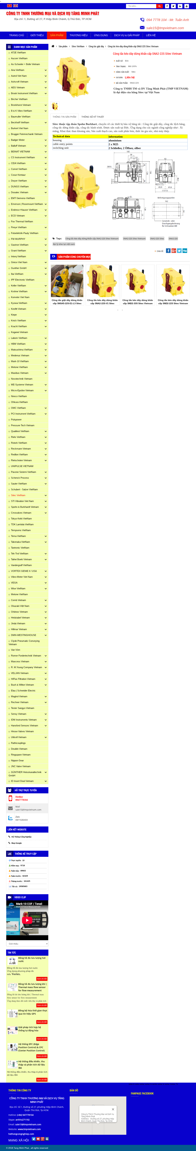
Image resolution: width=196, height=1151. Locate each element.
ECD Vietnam (18, 215)
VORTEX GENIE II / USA (24, 571)
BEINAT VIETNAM (20, 151)
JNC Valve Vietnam (21, 766)
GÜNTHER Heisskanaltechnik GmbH (25, 774)
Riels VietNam (18, 437)
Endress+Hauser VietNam (24, 209)
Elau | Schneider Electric (23, 690)
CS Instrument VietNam (23, 157)
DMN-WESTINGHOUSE (23, 635)
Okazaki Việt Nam (20, 606)
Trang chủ (16, 35)
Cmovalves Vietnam (21, 512)
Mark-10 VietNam (20, 361)
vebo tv (132, 1084)
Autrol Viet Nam (19, 76)
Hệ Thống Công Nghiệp (21, 837)
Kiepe (14, 314)
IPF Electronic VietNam (22, 279)
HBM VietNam (18, 343)
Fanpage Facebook (142, 1093)
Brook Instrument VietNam (24, 93)
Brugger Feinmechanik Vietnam (27, 134)
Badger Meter (18, 140)
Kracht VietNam (19, 326)
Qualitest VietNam (20, 431)
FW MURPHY (18, 239)
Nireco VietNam (19, 396)
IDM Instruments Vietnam (24, 719)
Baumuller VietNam (20, 116)
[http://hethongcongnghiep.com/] (52, 46)
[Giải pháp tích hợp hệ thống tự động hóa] (13, 1034)
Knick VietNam (18, 320)
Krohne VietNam (19, 291)
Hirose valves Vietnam (22, 731)
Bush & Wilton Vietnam (22, 684)
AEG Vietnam (18, 87)
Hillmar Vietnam (19, 629)
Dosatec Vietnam (19, 192)
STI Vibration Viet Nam (22, 501)
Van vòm (15, 649)
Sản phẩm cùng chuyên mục (74, 256)
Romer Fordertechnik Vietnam (26, 655)
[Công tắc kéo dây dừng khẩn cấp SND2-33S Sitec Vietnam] (138, 281)
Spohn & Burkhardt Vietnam (25, 507)
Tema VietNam (18, 536)
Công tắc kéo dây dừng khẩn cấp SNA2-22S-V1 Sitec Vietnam (102, 303)
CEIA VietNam (18, 163)
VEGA (14, 582)
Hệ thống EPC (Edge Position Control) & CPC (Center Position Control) (31, 1047)
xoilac (142, 1084)
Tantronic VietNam (20, 547)
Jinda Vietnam (18, 623)
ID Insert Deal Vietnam (22, 781)
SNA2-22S (173, 238)
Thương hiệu (79, 35)
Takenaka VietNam (20, 542)
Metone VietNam (19, 367)
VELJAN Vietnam (20, 673)
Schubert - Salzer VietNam (24, 489)
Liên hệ (151, 35)
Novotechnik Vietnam (21, 378)
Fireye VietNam (19, 227)
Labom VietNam (19, 338)
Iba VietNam (17, 274)
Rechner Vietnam (19, 702)
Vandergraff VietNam (21, 565)
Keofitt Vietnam (18, 309)
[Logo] (53, 15)
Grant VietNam (18, 250)
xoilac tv (148, 1084)
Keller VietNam (18, 285)
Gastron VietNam (19, 244)
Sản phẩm (56, 35)
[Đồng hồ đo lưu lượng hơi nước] (13, 964)
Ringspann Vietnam (21, 754)
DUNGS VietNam (20, 186)
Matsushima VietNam (22, 349)
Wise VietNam (18, 588)
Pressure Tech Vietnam (22, 425)
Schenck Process (20, 477)
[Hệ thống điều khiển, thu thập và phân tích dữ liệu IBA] (13, 1068)
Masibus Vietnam (19, 373)
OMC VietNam (18, 408)
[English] (15, 7)
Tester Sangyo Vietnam (22, 708)
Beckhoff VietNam (20, 122)
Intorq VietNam (18, 256)
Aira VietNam (17, 70)
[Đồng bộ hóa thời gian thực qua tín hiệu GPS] (13, 1017)
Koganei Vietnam (19, 332)
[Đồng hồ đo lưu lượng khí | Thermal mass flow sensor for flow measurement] (13, 990)
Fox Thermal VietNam (22, 221)
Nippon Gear (17, 760)
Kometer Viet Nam (20, 297)
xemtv (154, 1084)
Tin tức (12, 952)
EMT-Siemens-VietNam (23, 198)
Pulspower (16, 419)
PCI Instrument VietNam (23, 413)
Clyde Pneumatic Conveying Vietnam (24, 643)
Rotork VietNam (19, 443)
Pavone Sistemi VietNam (23, 472)
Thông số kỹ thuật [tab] (92, 117)
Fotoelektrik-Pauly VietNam (24, 233)
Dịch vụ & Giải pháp (127, 35)
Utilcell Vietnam (18, 737)
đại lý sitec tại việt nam (64, 244)
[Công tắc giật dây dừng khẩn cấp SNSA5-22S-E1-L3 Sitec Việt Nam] (67, 281)
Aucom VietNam (19, 58)
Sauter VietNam (19, 483)
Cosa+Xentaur (18, 175)
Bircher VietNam (19, 99)
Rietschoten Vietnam (21, 460)
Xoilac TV (174, 1084)
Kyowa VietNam (19, 303)
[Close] (113, 1109)
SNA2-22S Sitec (157, 238)
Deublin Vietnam (19, 749)
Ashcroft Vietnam (19, 81)
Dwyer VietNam (19, 180)
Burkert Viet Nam (19, 128)
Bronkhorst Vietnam (21, 105)
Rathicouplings (18, 743)
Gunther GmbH (18, 268)
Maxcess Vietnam (20, 661)
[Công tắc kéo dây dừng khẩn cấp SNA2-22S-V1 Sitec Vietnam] (102, 281)
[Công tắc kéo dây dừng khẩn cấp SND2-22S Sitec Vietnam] (173, 281)
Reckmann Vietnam (21, 448)
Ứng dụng (101, 35)
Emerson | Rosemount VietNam (27, 204)
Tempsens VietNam (21, 530)
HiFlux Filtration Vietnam (23, 679)
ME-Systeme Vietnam (22, 384)
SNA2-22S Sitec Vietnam (134, 238)
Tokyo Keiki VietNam (21, 518)
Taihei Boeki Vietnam (21, 559)
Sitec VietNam (18, 495)
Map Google (16, 843)
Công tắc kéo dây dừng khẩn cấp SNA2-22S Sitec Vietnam (92, 238)
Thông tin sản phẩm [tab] (64, 117)
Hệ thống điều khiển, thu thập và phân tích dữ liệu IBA (31, 1064)
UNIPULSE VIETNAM (22, 466)
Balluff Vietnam (18, 145)
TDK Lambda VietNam (22, 524)
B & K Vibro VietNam (21, 110)
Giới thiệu (37, 35)
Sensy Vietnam (18, 714)
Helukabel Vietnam (20, 617)
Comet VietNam (19, 169)
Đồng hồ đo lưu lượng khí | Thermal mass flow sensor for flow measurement (32, 987)
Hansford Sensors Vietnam (24, 725)
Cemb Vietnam (18, 600)
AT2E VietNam (18, 52)
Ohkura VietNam (19, 402)
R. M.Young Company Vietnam (26, 667)
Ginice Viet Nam (19, 262)
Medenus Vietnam (20, 355)
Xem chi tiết (42, 979)
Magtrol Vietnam (19, 696)
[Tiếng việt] (9, 7)
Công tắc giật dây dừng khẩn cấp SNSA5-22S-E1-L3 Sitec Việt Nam (67, 303)
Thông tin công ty (19, 1090)
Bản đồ (74, 1090)
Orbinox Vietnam (19, 611)
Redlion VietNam (19, 454)
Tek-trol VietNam (19, 553)
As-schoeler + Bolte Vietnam (25, 64)
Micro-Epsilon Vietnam (22, 390)
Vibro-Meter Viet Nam (22, 577)
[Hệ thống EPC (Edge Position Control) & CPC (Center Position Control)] (13, 1051)
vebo (137, 1084)
